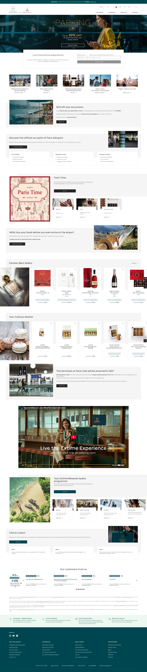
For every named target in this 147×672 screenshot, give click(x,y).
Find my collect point (15, 652)
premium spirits (21, 606)
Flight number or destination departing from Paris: (101, 54)
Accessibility (92, 665)
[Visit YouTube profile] (13, 636)
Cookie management (105, 665)
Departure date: (81, 54)
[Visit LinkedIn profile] (17, 636)
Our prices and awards (81, 649)
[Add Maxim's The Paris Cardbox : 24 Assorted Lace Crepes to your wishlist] (51, 270)
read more (64, 580)
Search (101, 7)
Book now (82, 518)
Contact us (12, 657)
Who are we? (79, 645)
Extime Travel (112, 647)
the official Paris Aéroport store (27, 597)
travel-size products (127, 597)
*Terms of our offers (41, 665)
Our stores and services (49, 652)
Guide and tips (13, 647)
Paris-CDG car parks (47, 645)
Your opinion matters (81, 657)
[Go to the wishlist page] (125, 7)
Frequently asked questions (17, 645)
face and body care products (43, 601)
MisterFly (110, 654)
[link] (99, 12)
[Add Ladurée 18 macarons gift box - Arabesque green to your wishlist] (75, 323)
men (64, 597)
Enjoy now (58, 518)
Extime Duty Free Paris (114, 645)
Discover (58, 217)
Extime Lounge (112, 652)
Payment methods (14, 654)
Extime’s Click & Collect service (26, 609)
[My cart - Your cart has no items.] (129, 7)
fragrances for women (56, 597)
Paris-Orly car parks (47, 647)
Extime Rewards (79, 647)
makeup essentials (120, 601)
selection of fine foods (38, 605)
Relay (109, 649)
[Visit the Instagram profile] (10, 636)
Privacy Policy (81, 665)
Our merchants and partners (83, 652)
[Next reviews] (137, 581)
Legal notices (54, 665)
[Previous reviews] (23, 581)
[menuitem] (99, 12)
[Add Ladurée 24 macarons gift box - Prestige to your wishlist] (99, 323)
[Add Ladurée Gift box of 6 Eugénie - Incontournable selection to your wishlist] (51, 323)
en (136, 7)
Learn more (93, 1)
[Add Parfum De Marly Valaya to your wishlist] (75, 270)
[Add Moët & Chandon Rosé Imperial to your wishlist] (123, 270)
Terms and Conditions (68, 665)
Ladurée (110, 657)
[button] (1, 33)
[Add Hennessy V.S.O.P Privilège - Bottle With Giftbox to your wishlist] (99, 270)
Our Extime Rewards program (50, 654)
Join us (77, 654)
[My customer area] (120, 7)
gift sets (118, 597)
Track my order (13, 649)
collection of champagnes (119, 605)
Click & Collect (46, 649)
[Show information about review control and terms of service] (21, 583)
